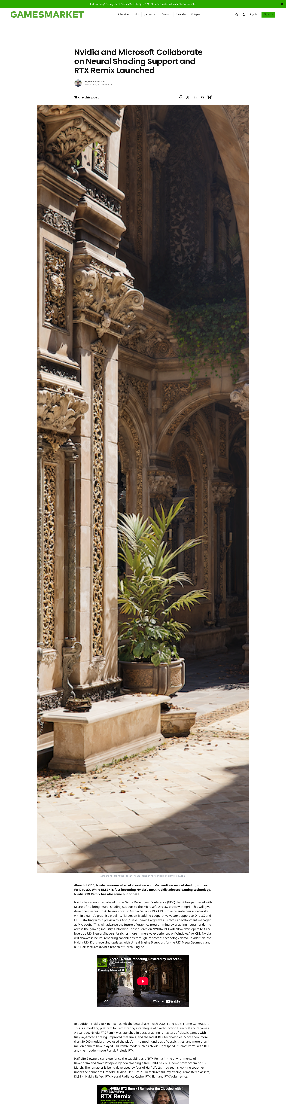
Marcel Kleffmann (95, 81)
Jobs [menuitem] (136, 14)
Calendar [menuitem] (181, 14)
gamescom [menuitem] (150, 14)
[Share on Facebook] (180, 97)
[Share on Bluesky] (210, 97)
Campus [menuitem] (166, 14)
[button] (237, 14)
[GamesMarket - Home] (60, 14)
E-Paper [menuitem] (195, 14)
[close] (282, 4)
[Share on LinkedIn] (195, 97)
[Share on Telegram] (202, 97)
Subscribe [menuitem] (123, 14)
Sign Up (268, 14)
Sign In (254, 14)
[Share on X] (187, 97)
